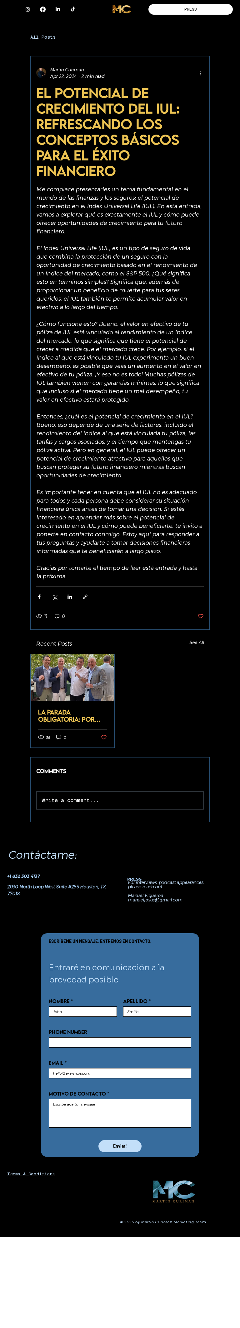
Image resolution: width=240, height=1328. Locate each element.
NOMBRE (61, 1001)
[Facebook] (43, 9)
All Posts (43, 37)
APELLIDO (137, 1001)
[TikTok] (73, 9)
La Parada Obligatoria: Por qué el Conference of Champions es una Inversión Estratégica (72, 716)
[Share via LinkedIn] (70, 597)
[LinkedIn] (58, 9)
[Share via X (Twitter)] (55, 597)
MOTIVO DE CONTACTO (79, 1093)
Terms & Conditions (31, 1174)
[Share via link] (85, 597)
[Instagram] (28, 9)
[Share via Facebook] (39, 597)
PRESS (134, 879)
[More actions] (200, 73)
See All (196, 642)
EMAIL (58, 1063)
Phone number (68, 1032)
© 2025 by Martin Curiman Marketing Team (163, 1222)
